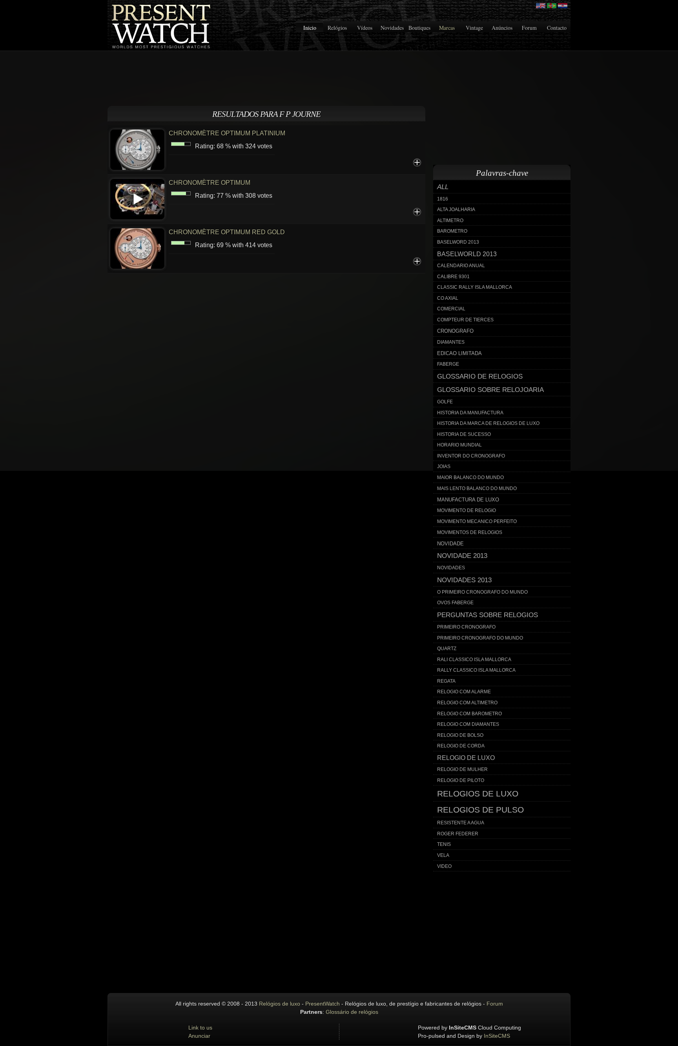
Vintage (474, 27)
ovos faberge (455, 602)
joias (443, 466)
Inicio (309, 27)
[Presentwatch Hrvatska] (562, 5)
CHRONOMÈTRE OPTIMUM (209, 182)
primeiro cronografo (466, 627)
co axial (447, 298)
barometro (452, 231)
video (444, 866)
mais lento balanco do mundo (477, 488)
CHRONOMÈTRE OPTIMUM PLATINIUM (227, 133)
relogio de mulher (462, 769)
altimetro (450, 220)
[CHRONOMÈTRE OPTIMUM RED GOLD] (137, 247)
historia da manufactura (470, 412)
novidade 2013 (462, 555)
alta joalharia (456, 209)
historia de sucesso (464, 434)
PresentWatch (322, 1003)
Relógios (337, 27)
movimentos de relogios (469, 532)
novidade (450, 544)
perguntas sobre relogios (487, 615)
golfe (445, 402)
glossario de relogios (480, 376)
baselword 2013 (458, 242)
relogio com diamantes (468, 724)
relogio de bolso (460, 735)
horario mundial (459, 445)
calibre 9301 (453, 276)
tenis (444, 844)
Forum (529, 27)
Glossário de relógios (352, 1012)
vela (443, 855)
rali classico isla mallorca (474, 659)
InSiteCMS (497, 1036)
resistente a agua (460, 823)
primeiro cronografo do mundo (480, 638)
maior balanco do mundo (470, 477)
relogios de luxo (477, 793)
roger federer (457, 833)
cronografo (455, 331)
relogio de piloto (460, 780)
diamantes (451, 342)
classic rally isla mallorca (474, 287)
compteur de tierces (465, 320)
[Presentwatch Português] (551, 5)
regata (446, 681)
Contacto (557, 27)
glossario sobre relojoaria (490, 390)
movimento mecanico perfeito (477, 521)
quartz (446, 648)
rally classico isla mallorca (476, 670)
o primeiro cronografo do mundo (482, 592)
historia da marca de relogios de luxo (488, 423)
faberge (448, 364)
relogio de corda (461, 746)
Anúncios (502, 27)
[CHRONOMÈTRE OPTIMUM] (137, 198)
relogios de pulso (480, 810)
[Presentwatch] (540, 5)
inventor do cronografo (471, 456)
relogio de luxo (466, 757)
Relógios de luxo (279, 1003)
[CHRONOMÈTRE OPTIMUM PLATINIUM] (137, 149)
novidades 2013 (464, 580)
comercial (451, 309)
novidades (451, 567)
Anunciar (199, 1036)
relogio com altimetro (467, 702)
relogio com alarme (464, 691)
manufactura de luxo (468, 500)
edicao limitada (459, 353)
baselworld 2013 (467, 254)
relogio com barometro (469, 713)
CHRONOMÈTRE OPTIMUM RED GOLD (227, 232)
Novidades (392, 27)
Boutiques (419, 27)
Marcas (447, 27)
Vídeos (364, 27)
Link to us (200, 1027)
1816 (442, 199)
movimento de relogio (466, 510)
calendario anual (461, 265)
